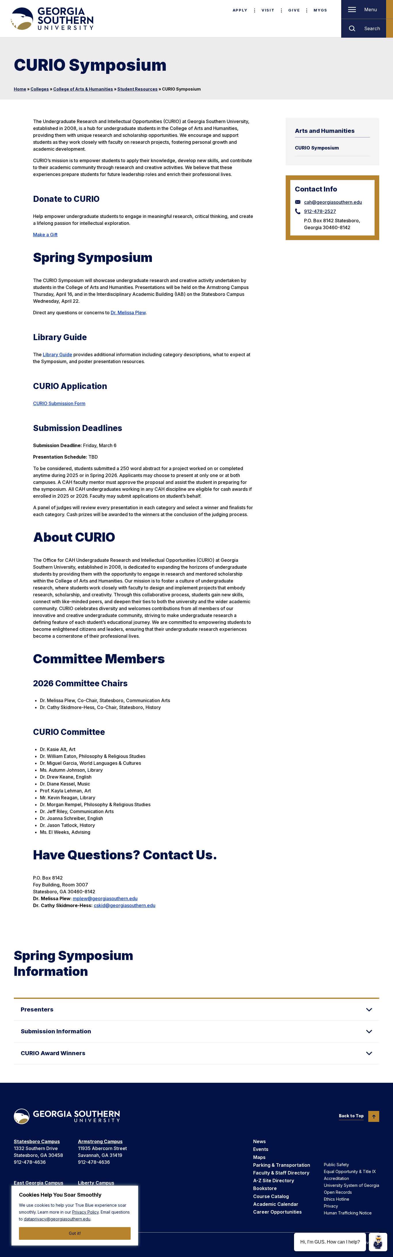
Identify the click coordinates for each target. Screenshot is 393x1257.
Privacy (331, 1206)
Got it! (75, 1233)
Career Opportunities (277, 1212)
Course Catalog (271, 1196)
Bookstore (265, 1188)
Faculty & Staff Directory (281, 1173)
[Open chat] (378, 1242)
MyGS (320, 10)
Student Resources (137, 89)
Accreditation (336, 1178)
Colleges (39, 89)
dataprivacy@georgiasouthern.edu (57, 1218)
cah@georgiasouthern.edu (333, 202)
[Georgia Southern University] (51, 19)
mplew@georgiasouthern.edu (105, 898)
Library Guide (57, 354)
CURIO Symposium (317, 148)
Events (260, 1149)
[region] (75, 1215)
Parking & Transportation (281, 1165)
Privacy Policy (85, 1212)
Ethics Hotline (336, 1199)
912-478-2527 (320, 211)
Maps (259, 1157)
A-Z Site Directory (273, 1180)
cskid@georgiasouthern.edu (124, 905)
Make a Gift (45, 234)
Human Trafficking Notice (348, 1212)
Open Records (338, 1192)
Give (294, 10)
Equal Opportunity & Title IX (350, 1171)
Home (20, 89)
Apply (240, 10)
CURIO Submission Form (59, 403)
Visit (268, 10)
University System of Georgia (351, 1185)
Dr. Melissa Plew (128, 312)
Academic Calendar (275, 1204)
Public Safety (336, 1164)
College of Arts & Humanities (83, 89)
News (259, 1141)
